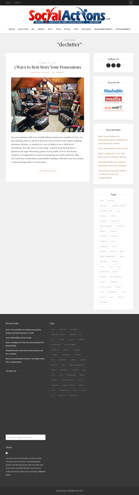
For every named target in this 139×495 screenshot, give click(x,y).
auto (102, 201)
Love (76, 29)
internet (104, 261)
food (113, 241)
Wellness (86, 29)
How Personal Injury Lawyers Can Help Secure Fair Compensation (112, 174)
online (103, 277)
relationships (116, 277)
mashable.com (25, 380)
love (119, 267)
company (103, 221)
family (103, 231)
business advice (119, 206)
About (8, 3)
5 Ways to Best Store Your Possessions (47, 67)
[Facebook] (108, 65)
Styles (67, 29)
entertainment (106, 226)
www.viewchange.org (25, 423)
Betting (111, 201)
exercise (120, 226)
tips (124, 292)
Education (23, 29)
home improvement (107, 256)
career (103, 216)
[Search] (131, 2)
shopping (114, 282)
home (122, 251)
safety (103, 282)
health (113, 251)
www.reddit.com (25, 401)
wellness (104, 302)
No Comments (58, 72)
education (115, 221)
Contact (17, 3)
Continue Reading (47, 171)
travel (103, 297)
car (118, 211)
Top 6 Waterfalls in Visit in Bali (113, 148)
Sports (41, 29)
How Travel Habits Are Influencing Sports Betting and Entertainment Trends (112, 140)
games (114, 246)
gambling (104, 246)
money (115, 272)
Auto (50, 29)
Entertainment (123, 29)
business (104, 206)
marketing (104, 272)
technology (113, 292)
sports (118, 287)
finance (103, 236)
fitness (103, 241)
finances (115, 236)
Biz (33, 29)
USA (111, 297)
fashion (113, 231)
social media (105, 287)
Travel (11, 29)
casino (113, 216)
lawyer (115, 261)
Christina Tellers (40, 72)
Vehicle (120, 297)
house (121, 256)
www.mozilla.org (25, 390)
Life (111, 267)
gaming (103, 251)
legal (102, 267)
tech (102, 292)
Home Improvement (103, 29)
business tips (106, 211)
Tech (58, 29)
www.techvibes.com (25, 412)
